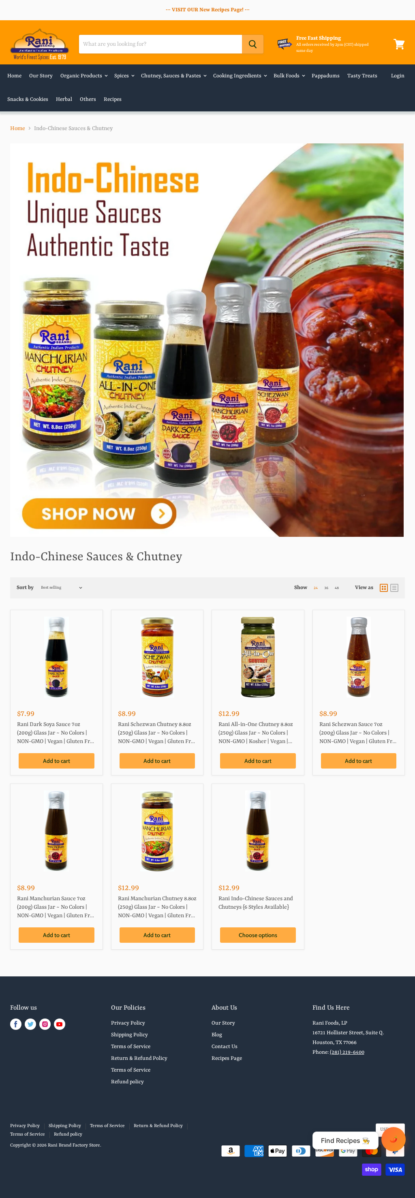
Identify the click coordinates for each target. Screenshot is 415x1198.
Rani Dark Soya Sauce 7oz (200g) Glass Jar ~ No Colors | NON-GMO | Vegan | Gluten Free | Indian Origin (56, 734)
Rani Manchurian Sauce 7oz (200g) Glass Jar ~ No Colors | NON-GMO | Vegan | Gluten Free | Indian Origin (56, 908)
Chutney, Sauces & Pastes (171, 76)
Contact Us (224, 1047)
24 (316, 588)
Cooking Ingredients (238, 76)
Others (88, 99)
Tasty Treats (362, 76)
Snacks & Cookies (27, 99)
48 (337, 588)
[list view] (394, 588)
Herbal (64, 99)
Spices (122, 76)
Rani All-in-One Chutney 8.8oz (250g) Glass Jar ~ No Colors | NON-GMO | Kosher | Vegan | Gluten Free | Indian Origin (255, 734)
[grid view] (384, 588)
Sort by (25, 588)
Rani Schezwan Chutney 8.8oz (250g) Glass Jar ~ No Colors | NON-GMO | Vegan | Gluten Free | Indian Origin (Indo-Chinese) (157, 734)
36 (326, 588)
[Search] (252, 44)
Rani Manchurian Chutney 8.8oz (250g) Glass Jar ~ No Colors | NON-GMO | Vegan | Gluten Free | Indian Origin (157, 908)
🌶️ (393, 1139)
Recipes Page (227, 1058)
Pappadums (326, 76)
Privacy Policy (128, 1023)
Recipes (113, 99)
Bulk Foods (287, 76)
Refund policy (127, 1082)
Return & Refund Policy (139, 1058)
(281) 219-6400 (347, 1052)
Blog (217, 1035)
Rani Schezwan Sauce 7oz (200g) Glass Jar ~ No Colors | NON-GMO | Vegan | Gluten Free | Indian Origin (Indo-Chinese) (358, 734)
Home (14, 76)
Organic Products (81, 76)
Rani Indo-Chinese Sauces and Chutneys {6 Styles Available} (255, 902)
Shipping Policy (129, 1035)
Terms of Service (130, 1047)
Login (397, 76)
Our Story (41, 76)
